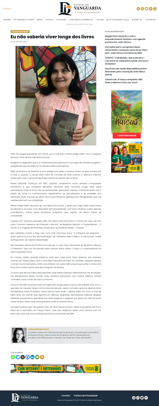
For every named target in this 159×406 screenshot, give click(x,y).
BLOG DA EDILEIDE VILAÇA (118, 19)
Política (49, 19)
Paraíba (7, 19)
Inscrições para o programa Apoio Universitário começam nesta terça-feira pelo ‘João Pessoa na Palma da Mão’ (126, 50)
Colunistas (150, 19)
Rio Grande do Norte (24, 19)
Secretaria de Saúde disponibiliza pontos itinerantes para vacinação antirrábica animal (126, 71)
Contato (65, 395)
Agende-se (137, 19)
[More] (42, 357)
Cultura (100, 19)
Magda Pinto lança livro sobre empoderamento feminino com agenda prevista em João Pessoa (125, 39)
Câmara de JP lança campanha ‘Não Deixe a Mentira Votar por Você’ (124, 81)
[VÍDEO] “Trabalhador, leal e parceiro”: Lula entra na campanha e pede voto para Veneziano (126, 60)
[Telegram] (18, 357)
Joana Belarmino (38, 329)
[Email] (37, 357)
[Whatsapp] (13, 357)
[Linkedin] (32, 357)
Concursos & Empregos (81, 19)
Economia (61, 19)
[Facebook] (27, 357)
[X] (22, 357)
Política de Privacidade (86, 395)
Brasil (40, 19)
